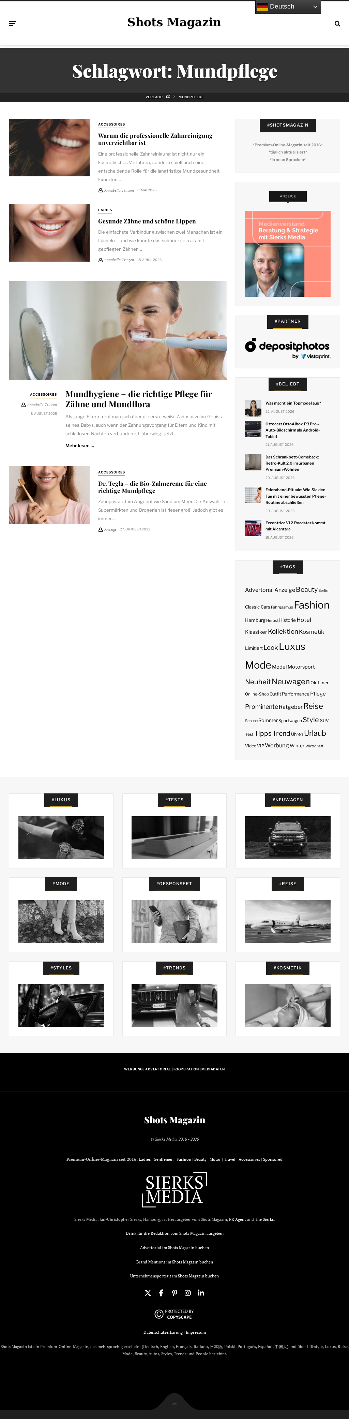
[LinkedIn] (201, 1293)
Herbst (272, 620)
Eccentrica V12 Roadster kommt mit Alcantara (295, 526)
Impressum (196, 1332)
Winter (297, 745)
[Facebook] (161, 1293)
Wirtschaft (314, 746)
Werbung (277, 745)
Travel (230, 1159)
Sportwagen (290, 720)
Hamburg (255, 620)
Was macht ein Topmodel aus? (293, 403)
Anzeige (284, 590)
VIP (260, 745)
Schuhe (251, 720)
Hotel (304, 619)
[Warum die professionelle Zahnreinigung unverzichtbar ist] (49, 147)
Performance (295, 694)
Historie (287, 620)
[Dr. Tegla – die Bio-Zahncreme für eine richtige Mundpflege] (49, 495)
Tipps (263, 733)
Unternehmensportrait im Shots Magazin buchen (174, 1276)
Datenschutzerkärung (163, 1332)
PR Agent (237, 1219)
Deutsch (281, 6)
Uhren (297, 734)
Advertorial (259, 590)
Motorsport (301, 667)
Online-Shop (257, 694)
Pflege (318, 693)
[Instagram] (188, 1293)
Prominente (261, 706)
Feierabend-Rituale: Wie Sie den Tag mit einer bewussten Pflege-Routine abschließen (295, 495)
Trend (281, 733)
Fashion (312, 605)
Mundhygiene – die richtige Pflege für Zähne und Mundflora (138, 398)
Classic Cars (257, 607)
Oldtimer (319, 682)
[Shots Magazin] (174, 22)
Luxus (292, 646)
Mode (258, 665)
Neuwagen (291, 681)
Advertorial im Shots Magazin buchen (174, 1247)
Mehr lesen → (80, 445)
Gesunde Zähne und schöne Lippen (147, 221)
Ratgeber (291, 707)
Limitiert (254, 648)
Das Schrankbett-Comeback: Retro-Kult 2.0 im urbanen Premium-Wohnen (292, 463)
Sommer (268, 720)
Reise (313, 706)
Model (279, 667)
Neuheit (258, 682)
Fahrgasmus (282, 607)
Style (311, 720)
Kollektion (283, 631)
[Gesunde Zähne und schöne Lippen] (49, 233)
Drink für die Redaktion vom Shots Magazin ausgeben (175, 1233)
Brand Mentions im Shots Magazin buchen (174, 1262)
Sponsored (273, 1159)
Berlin (323, 590)
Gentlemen (163, 1159)
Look (270, 648)
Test (249, 734)
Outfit (275, 694)
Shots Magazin (174, 1119)
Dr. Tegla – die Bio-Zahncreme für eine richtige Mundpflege (152, 486)
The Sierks (264, 1219)
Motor (215, 1159)
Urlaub (315, 733)
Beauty (307, 589)
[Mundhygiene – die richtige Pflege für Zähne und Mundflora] (118, 330)
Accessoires (111, 124)
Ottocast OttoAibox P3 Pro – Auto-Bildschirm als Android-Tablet (292, 430)
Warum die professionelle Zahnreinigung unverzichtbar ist (155, 138)
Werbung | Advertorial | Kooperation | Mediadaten (174, 1069)
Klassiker (256, 632)
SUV (324, 720)
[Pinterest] (174, 1293)
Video (250, 745)
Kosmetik (311, 631)
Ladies (105, 210)
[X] (148, 1293)
